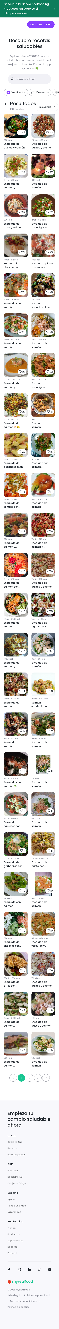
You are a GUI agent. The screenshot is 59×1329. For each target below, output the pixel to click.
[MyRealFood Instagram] (19, 1270)
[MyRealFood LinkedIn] (29, 1270)
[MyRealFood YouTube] (49, 1270)
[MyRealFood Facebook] (9, 1270)
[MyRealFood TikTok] (39, 1270)
